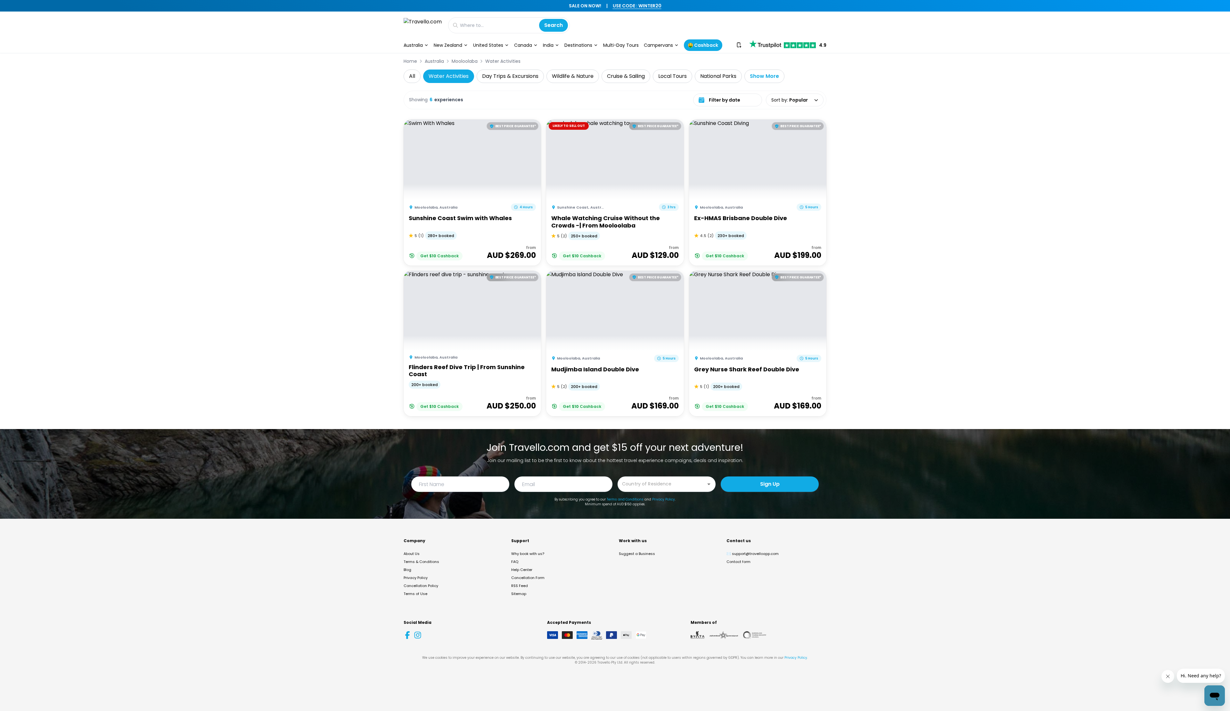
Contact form (738, 561)
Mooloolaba (465, 61)
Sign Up (770, 484)
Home (410, 61)
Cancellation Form (528, 577)
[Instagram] (418, 635)
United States (488, 45)
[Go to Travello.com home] (423, 25)
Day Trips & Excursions (510, 76)
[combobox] (661, 483)
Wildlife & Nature (573, 76)
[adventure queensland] (723, 635)
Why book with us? (527, 553)
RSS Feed (519, 585)
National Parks (718, 76)
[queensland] (754, 635)
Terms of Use (415, 593)
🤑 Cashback (703, 45)
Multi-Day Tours (621, 45)
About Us (412, 553)
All (412, 76)
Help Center (521, 569)
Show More (764, 76)
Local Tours (672, 76)
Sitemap (518, 593)
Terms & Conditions (421, 561)
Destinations (578, 45)
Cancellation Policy (421, 585)
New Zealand (448, 45)
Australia (413, 45)
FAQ (514, 561)
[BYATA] (697, 635)
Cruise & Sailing (626, 76)
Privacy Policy (663, 499)
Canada (523, 45)
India (548, 45)
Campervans (658, 45)
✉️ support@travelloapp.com (752, 553)
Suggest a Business (637, 553)
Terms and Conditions (625, 499)
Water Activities (503, 61)
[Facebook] (407, 635)
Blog (407, 569)
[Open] (708, 484)
